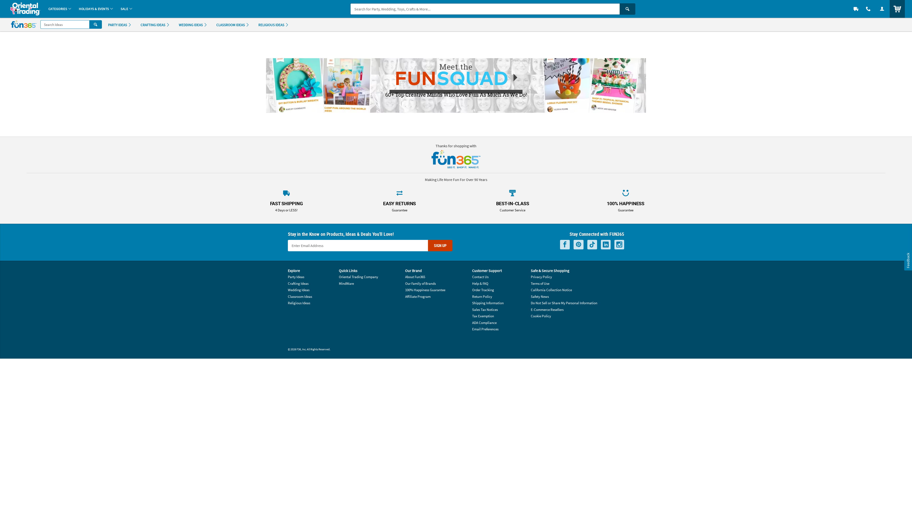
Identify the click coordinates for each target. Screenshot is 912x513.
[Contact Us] (868, 9)
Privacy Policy (541, 277)
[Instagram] (619, 245)
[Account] (882, 9)
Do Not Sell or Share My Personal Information (564, 303)
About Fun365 (415, 277)
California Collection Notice (551, 290)
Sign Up (440, 245)
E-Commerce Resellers (547, 309)
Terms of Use (540, 283)
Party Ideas (296, 277)
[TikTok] (592, 245)
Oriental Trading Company (358, 277)
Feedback (908, 260)
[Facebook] (565, 245)
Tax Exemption (483, 316)
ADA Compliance (484, 322)
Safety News (540, 296)
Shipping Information (488, 303)
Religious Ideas (299, 303)
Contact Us (480, 277)
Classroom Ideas (300, 296)
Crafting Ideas (298, 283)
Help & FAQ (480, 283)
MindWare (346, 283)
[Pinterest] (579, 245)
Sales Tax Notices (485, 309)
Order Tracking (483, 290)
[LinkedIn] (606, 245)
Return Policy (482, 296)
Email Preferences (485, 329)
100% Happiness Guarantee (425, 290)
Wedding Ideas (298, 290)
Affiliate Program (418, 296)
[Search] (627, 9)
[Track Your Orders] (856, 9)
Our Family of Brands (420, 283)
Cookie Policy (541, 316)
